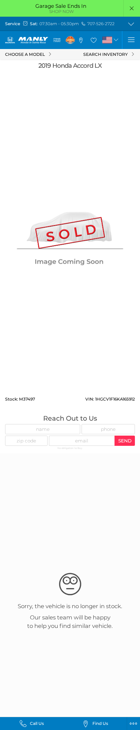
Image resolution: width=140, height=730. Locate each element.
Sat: (34, 23)
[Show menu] (131, 40)
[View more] (131, 24)
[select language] (116, 40)
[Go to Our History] (56, 40)
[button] (132, 8)
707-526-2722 (101, 23)
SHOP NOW (61, 11)
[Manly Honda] (26, 40)
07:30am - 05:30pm (59, 23)
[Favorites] (93, 40)
